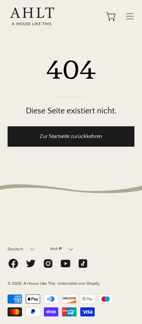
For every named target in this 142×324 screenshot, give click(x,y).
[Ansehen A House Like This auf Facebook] (13, 263)
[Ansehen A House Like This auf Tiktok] (83, 263)
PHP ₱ (56, 249)
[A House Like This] (32, 16)
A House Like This (39, 283)
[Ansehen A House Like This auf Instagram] (48, 263)
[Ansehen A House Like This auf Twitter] (30, 263)
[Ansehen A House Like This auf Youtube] (65, 263)
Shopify (93, 283)
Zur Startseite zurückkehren (71, 136)
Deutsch (15, 249)
